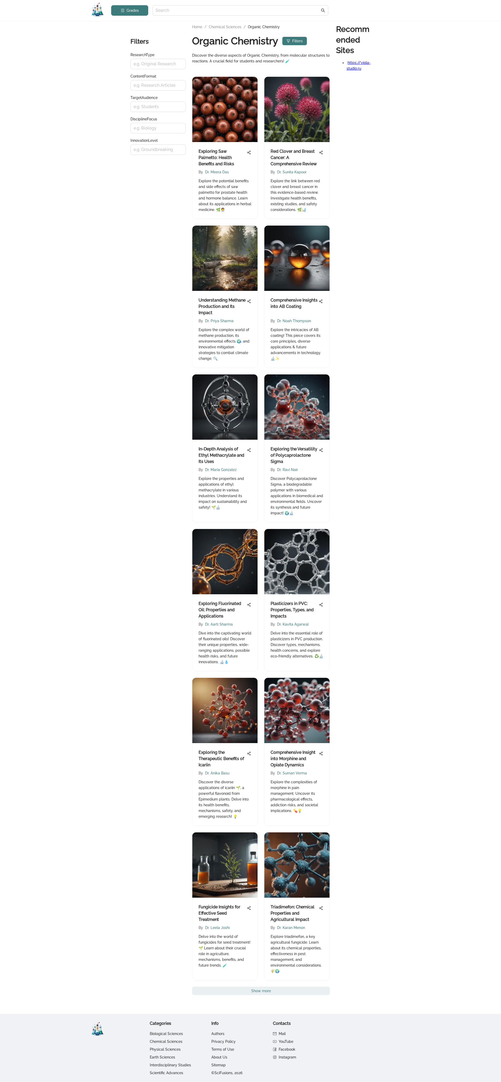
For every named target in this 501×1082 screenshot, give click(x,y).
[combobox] (238, 10)
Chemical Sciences (225, 27)
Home (197, 27)
